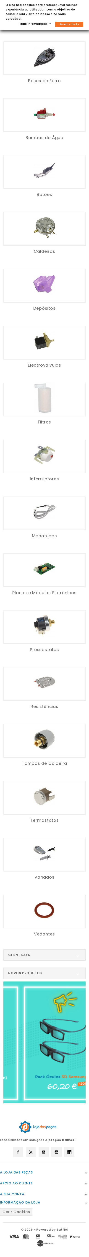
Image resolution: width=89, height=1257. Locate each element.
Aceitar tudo (69, 24)
